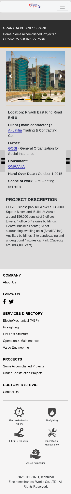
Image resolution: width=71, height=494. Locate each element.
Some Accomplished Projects (23, 366)
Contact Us (11, 392)
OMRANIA (16, 166)
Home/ (7, 34)
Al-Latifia (15, 130)
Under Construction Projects (22, 373)
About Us (9, 282)
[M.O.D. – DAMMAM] (2, 161)
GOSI (12, 148)
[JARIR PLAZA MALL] (68, 161)
